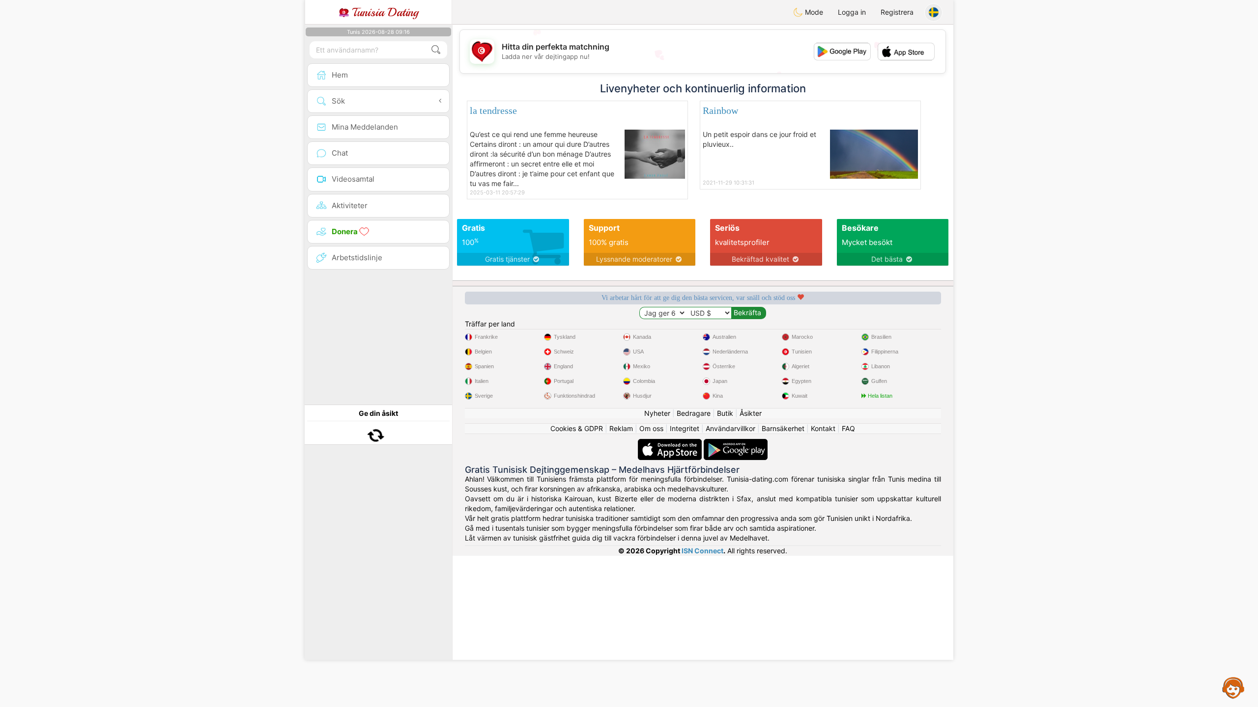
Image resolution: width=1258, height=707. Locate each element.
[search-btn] (436, 49)
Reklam (621, 428)
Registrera (897, 12)
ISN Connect (702, 550)
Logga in (852, 12)
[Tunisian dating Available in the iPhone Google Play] (736, 443)
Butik (725, 413)
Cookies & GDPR (576, 428)
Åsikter (751, 413)
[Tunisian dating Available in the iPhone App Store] (671, 443)
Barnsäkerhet (783, 428)
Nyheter (657, 413)
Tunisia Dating (383, 12)
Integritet (684, 428)
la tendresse (493, 110)
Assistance (1233, 687)
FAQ (848, 428)
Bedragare (694, 413)
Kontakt (823, 428)
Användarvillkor (730, 428)
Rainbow (720, 110)
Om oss (651, 428)
